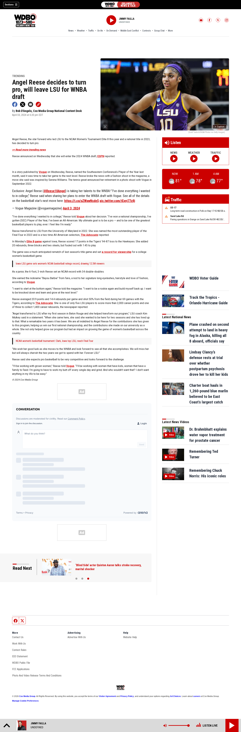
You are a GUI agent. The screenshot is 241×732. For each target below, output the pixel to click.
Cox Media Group (27, 696)
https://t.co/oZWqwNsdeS (81, 201)
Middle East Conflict (129, 30)
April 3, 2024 (71, 208)
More (170, 30)
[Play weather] (194, 158)
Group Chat (159, 30)
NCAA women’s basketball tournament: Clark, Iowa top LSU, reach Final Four (54, 340)
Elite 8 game (34, 241)
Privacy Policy (127, 696)
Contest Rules (19, 650)
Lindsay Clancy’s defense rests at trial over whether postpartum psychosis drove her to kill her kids (208, 363)
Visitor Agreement (107, 696)
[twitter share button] (22, 104)
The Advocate (89, 234)
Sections (9, 4)
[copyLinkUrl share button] (38, 104)
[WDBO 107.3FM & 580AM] (120, 4)
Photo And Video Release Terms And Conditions (36, 675)
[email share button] (30, 104)
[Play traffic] (215, 158)
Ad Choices (175, 696)
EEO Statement (20, 656)
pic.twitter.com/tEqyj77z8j (117, 201)
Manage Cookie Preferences (25, 701)
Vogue (43, 172)
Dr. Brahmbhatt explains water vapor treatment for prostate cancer (208, 435)
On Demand (111, 30)
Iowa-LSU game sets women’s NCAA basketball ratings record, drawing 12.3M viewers (60, 263)
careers (197, 696)
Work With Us (19, 643)
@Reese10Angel (54, 191)
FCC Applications (21, 669)
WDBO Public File (21, 662)
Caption (219, 126)
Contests (146, 30)
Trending (18, 76)
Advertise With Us (77, 637)
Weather (81, 30)
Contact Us (17, 637)
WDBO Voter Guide (204, 278)
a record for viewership (116, 252)
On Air (100, 30)
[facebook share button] (14, 104)
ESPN (100, 156)
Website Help (130, 637)
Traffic (91, 30)
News (71, 30)
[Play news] (174, 158)
